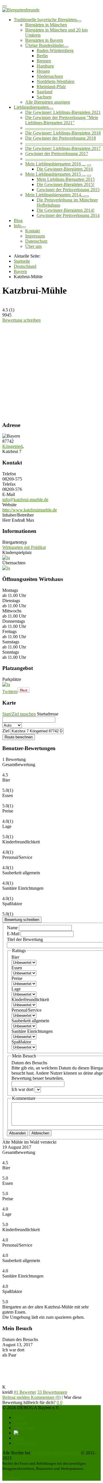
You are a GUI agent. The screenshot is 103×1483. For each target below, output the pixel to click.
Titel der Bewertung (25, 939)
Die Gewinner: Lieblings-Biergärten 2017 (63, 148)
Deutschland (25, 266)
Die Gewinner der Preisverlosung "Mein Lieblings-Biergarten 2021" (61, 120)
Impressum (35, 236)
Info (17, 225)
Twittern (9, 691)
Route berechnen (19, 737)
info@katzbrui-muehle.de (25, 499)
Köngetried (12, 446)
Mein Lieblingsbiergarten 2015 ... (55, 174)
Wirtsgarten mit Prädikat (24, 547)
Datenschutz (36, 241)
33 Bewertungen (52, 1392)
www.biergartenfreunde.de (55, 1452)
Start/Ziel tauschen (19, 713)
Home (19, 1417)
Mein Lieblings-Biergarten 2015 (66, 179)
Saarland (44, 91)
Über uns (33, 246)
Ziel (5, 730)
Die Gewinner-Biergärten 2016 (65, 169)
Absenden (17, 1133)
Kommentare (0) (46, 1397)
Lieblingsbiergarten (31, 107)
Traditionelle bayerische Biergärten (45, 19)
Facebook (11, 1478)
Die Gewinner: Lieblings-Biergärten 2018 (63, 132)
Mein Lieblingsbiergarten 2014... (54, 194)
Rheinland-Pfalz (51, 86)
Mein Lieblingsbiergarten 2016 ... (55, 163)
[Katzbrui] (47, 355)
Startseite (22, 261)
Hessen (43, 71)
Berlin (42, 55)
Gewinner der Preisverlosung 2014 (68, 215)
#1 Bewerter (25, 1392)
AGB (19, 1437)
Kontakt (32, 230)
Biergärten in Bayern (44, 40)
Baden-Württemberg (55, 50)
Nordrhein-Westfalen (55, 81)
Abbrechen (40, 1133)
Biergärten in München (46, 24)
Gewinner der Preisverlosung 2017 (56, 153)
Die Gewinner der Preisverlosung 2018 (60, 138)
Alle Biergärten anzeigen (47, 102)
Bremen (44, 60)
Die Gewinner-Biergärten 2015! (65, 184)
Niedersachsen (50, 76)
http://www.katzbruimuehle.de (29, 509)
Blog (18, 220)
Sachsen (44, 96)
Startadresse (47, 713)
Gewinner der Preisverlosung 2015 (68, 189)
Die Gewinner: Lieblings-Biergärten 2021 (63, 112)
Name (13, 927)
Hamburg (45, 66)
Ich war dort (23, 1089)
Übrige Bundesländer (44, 45)
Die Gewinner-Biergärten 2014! (65, 210)
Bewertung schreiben (21, 320)
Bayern (20, 271)
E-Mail (14, 933)
